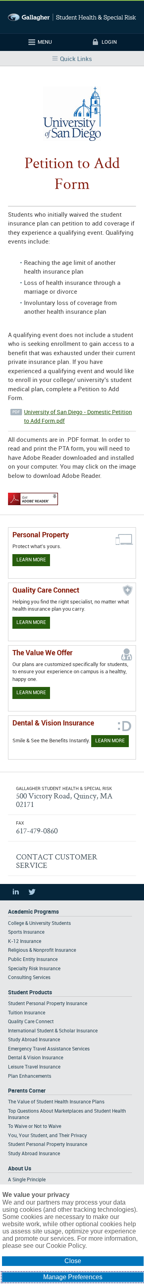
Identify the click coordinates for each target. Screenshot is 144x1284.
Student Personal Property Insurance (47, 1003)
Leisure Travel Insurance (34, 1067)
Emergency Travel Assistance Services (49, 1049)
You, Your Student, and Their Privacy (47, 1135)
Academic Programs (33, 912)
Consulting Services (29, 977)
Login (109, 42)
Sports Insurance (26, 932)
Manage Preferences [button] (72, 1277)
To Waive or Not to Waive (34, 1126)
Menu (45, 42)
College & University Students (39, 923)
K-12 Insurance (24, 941)
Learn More (31, 560)
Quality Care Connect (31, 1021)
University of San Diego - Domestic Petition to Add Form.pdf (78, 417)
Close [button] (72, 1261)
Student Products (30, 992)
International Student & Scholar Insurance (53, 1031)
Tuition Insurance (26, 1013)
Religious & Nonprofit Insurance (42, 950)
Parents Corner (27, 1091)
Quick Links (76, 59)
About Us (19, 1169)
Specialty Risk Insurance (34, 968)
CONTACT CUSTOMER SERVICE (56, 860)
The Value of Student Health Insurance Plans (56, 1102)
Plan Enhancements (29, 1076)
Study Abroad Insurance (34, 1039)
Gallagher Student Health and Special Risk (72, 17)
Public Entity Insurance (33, 959)
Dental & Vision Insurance (35, 1058)
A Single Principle (27, 1179)
